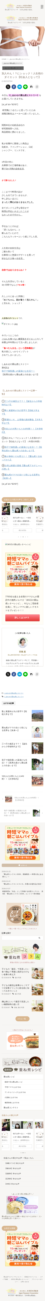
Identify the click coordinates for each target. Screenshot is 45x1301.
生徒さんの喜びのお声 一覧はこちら (19, 1158)
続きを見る (22, 530)
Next (40, 518)
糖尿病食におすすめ (12, 1103)
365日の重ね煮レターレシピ (20, 1279)
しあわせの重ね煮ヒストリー (13, 693)
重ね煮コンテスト (11, 1107)
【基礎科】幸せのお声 (13, 1173)
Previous (5, 518)
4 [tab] (25, 537)
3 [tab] (23, 537)
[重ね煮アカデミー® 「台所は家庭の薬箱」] (19, 7)
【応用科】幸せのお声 (13, 1179)
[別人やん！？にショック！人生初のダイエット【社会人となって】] (19, 87)
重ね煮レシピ (9, 1076)
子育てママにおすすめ (13, 1087)
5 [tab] (28, 537)
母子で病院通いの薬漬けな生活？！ (18, 371)
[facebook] (14, 87)
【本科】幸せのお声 (12, 1184)
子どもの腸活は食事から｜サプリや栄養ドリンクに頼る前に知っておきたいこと (15, 988)
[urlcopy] (37, 87)
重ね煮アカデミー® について (12, 1277)
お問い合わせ (25, 1282)
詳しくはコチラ (22, 617)
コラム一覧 (21, 1019)
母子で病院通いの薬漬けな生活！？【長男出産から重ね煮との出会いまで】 (14, 763)
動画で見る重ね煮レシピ (13, 1082)
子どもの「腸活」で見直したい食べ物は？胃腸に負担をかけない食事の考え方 (15, 972)
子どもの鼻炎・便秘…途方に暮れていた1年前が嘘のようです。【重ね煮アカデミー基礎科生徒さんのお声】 (22, 520)
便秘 (15, 1007)
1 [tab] (18, 537)
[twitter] (8, 87)
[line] (25, 87)
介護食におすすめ (11, 1097)
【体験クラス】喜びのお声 (14, 1163)
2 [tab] (21, 537)
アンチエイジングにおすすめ (15, 1092)
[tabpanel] (22, 518)
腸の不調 (18, 977)
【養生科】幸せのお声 (13, 1168)
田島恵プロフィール (30, 1277)
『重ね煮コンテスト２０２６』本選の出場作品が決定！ (22, 884)
